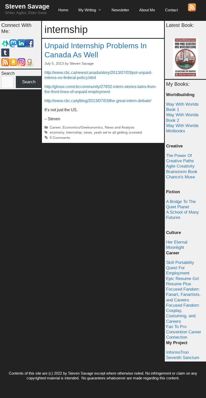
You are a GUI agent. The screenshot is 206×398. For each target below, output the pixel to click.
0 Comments (60, 138)
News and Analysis (119, 127)
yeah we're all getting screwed (118, 132)
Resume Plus (178, 284)
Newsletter (120, 10)
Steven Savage (27, 6)
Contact (171, 10)
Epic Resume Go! (182, 278)
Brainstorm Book (181, 171)
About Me (147, 10)
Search (8, 73)
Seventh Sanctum (182, 357)
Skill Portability (180, 262)
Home (63, 10)
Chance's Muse (180, 177)
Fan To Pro (176, 326)
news (88, 132)
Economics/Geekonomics (83, 127)
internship (74, 132)
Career (55, 127)
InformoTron (177, 352)
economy (57, 132)
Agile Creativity (180, 166)
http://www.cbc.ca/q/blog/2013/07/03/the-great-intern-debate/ (97, 101)
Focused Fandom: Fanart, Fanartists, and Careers (183, 294)
